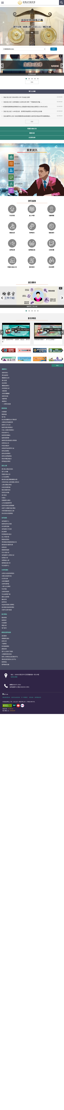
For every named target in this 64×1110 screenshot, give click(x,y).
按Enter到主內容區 (6, 1)
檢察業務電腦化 (6, 435)
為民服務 (4, 517)
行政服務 (4, 622)
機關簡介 (4, 369)
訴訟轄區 (4, 383)
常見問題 (4, 589)
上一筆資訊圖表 (2, 297)
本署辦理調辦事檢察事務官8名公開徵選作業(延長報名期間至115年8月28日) (25, 106)
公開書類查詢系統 (7, 654)
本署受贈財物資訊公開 (8, 510)
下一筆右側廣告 (62, 359)
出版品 (3, 497)
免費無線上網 (5, 560)
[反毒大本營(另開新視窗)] (9, 359)
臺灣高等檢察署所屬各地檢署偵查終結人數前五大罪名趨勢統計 (32, 310)
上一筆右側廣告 (1, 359)
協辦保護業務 (5, 437)
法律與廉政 (5, 570)
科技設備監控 (5, 445)
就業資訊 (4, 547)
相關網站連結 (5, 638)
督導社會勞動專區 (7, 456)
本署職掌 (4, 411)
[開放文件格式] (55, 350)
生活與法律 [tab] (32, 137)
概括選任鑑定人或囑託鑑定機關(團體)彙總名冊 (35, 78)
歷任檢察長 (5, 375)
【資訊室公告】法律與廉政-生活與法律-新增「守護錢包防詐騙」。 (23, 102)
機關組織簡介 (5, 385)
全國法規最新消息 (7, 576)
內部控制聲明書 (6, 487)
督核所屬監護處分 (7, 458)
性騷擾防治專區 (6, 500)
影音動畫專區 (5, 646)
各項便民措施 (5, 526)
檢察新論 (4, 662)
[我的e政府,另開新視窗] (14, 706)
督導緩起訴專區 (6, 461)
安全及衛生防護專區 (7, 513)
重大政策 (17, 163)
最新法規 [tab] (32, 133)
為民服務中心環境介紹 (8, 555)
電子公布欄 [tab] (32, 91)
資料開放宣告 (38, 697)
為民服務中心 (5, 521)
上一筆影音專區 (2, 332)
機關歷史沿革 (5, 378)
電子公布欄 (5, 471)
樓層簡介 (4, 401)
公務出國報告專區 (7, 484)
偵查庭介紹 (5, 557)
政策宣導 (29, 78)
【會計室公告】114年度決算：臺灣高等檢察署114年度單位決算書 (22, 111)
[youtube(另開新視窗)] (18, 706)
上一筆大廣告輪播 (2, 65)
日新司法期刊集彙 (7, 610)
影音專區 (32, 318)
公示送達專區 (5, 477)
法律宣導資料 (5, 591)
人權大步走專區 (6, 586)
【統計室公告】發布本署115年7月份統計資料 (16, 97)
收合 (57, 365)
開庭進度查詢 (5, 539)
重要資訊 (32, 150)
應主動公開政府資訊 (7, 469)
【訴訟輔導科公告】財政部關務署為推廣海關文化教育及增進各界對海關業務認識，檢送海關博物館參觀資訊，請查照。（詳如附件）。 (27, 116)
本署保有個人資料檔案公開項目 (10, 482)
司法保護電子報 (6, 594)
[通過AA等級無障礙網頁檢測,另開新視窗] (7, 706)
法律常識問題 (5, 583)
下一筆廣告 (62, 350)
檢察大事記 (37, 78)
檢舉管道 (4, 602)
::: (0, 6)
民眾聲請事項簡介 (7, 534)
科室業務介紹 (5, 388)
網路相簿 (4, 649)
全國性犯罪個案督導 (7, 422)
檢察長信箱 (5, 396)
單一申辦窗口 (24, 697)
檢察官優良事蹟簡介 (7, 427)
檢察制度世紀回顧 (7, 523)
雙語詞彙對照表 (6, 490)
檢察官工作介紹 (19, 170)
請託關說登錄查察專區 (8, 607)
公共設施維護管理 (7, 503)
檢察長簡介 (5, 372)
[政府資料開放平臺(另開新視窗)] (9, 350)
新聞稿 (16, 157)
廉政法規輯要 (5, 596)
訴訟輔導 (4, 531)
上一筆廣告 (1, 350)
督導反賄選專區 (6, 453)
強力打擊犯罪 (18, 184)
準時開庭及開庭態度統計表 (9, 542)
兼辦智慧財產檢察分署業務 (9, 440)
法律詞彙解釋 (5, 581)
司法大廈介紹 (5, 552)
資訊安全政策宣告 (15, 697)
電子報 (3, 417)
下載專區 (4, 643)
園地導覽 (4, 617)
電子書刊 (4, 628)
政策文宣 (4, 641)
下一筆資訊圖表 (62, 297)
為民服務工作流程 (7, 529)
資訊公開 (4, 465)
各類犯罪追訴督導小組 (8, 448)
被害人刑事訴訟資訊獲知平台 (10, 656)
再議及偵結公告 (6, 474)
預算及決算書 (5, 492)
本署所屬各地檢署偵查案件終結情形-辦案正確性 (35, 310)
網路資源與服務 (6, 632)
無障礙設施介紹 (6, 563)
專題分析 (4, 625)
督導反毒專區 (5, 451)
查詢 (61, 2)
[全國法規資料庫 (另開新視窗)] (55, 359)
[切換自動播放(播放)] (60, 56)
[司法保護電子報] (24, 350)
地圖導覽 (4, 398)
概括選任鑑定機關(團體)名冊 (9, 479)
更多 (32, 32)
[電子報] (40, 350)
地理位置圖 (14, 677)
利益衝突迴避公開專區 (8, 604)
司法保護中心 (5, 565)
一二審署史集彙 (6, 404)
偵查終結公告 (5, 443)
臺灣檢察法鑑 (5, 664)
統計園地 (4, 614)
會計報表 (4, 495)
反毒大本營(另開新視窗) (32, 78)
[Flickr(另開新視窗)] (22, 706)
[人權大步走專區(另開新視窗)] (40, 359)
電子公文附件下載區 (7, 651)
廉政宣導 (4, 599)
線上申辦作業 (5, 537)
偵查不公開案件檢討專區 (8, 508)
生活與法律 (26, 78)
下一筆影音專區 (62, 332)
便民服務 (32, 201)
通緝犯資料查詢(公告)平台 (9, 659)
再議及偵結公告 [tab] (32, 128)
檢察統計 (4, 620)
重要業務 (4, 408)
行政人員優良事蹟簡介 (8, 430)
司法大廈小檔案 (29, 310)
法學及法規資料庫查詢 (8, 573)
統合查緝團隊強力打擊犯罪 (9, 419)
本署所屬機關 (5, 393)
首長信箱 (31, 697)
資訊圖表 (32, 283)
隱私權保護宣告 (6, 697)
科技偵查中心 (18, 190)
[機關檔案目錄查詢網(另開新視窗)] (24, 359)
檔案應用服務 (5, 550)
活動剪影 (4, 391)
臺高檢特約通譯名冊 (7, 544)
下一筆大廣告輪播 (62, 65)
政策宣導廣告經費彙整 (8, 505)
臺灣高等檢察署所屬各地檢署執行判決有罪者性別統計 (37, 310)
